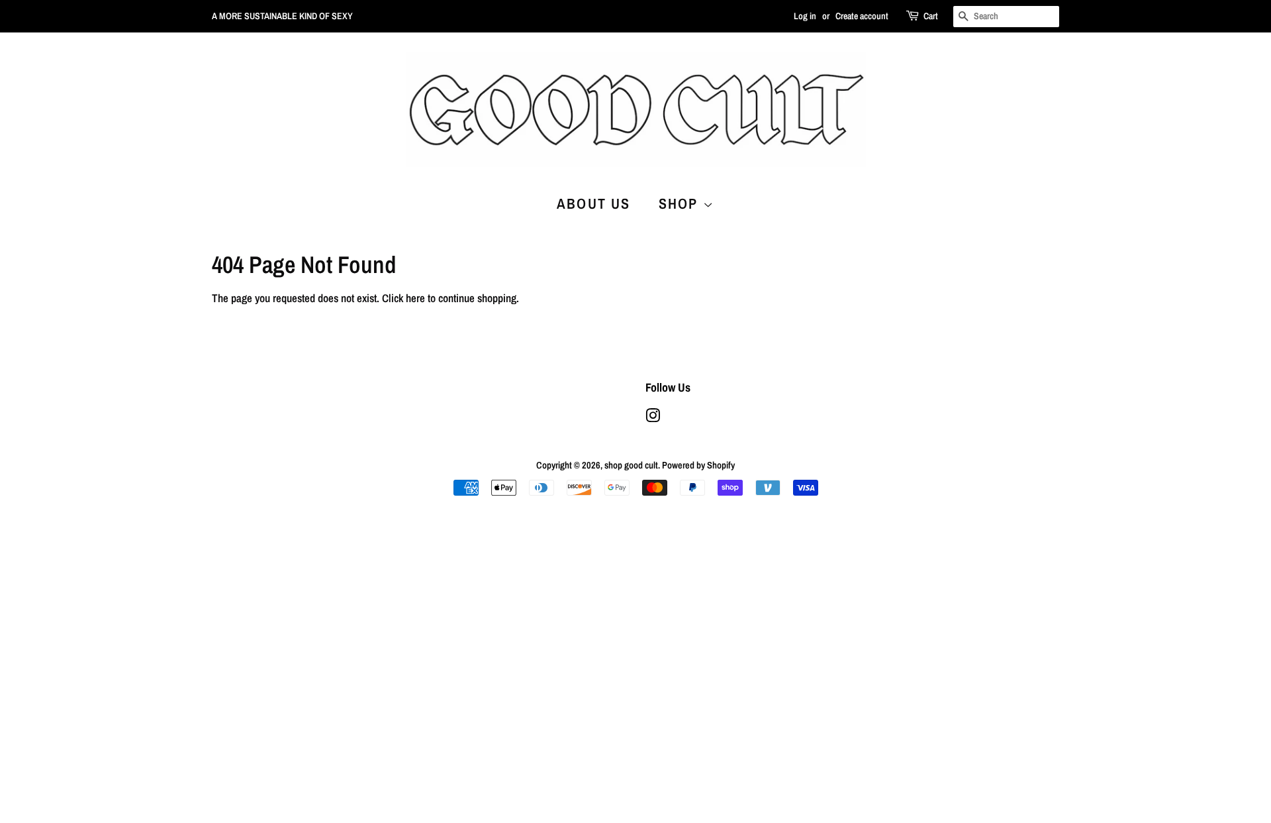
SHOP (681, 203)
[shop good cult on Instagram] (652, 418)
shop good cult (631, 465)
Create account (861, 16)
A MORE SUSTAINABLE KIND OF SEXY (282, 16)
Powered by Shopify (698, 465)
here (415, 297)
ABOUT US (594, 203)
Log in (805, 16)
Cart (930, 16)
